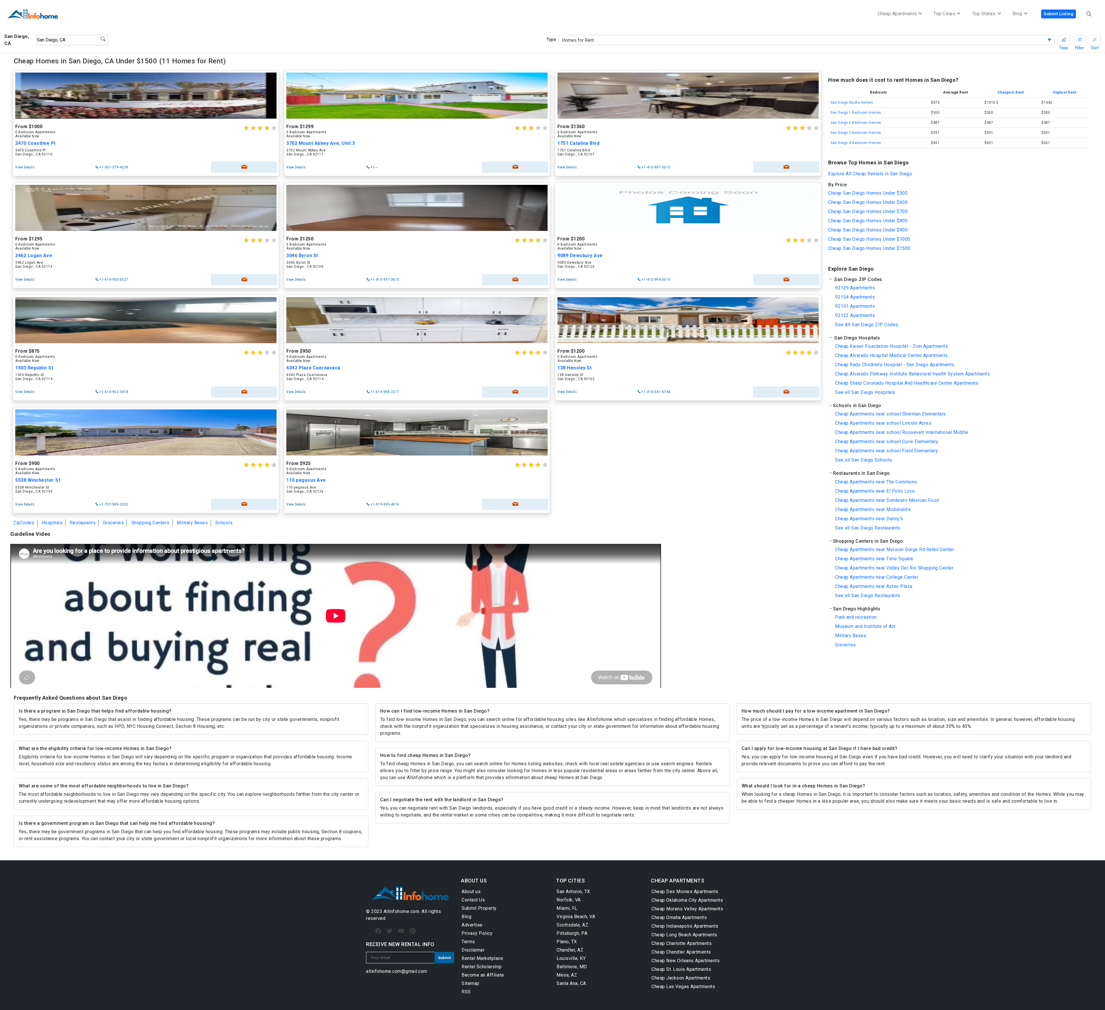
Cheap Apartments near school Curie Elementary (886, 441)
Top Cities (944, 13)
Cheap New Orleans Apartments (685, 960)
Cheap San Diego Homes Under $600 (868, 202)
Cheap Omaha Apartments (679, 917)
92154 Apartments (855, 297)
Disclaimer (473, 950)
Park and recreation (856, 617)
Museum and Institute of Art (865, 626)
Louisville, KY (571, 958)
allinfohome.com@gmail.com (396, 971)
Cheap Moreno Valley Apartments (687, 909)
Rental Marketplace (482, 958)
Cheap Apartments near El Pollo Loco (875, 491)
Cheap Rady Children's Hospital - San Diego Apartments (895, 364)
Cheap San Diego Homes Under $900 (868, 230)
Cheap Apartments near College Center (876, 577)
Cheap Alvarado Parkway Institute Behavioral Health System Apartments (912, 374)
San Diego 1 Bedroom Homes (855, 113)
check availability (244, 167)
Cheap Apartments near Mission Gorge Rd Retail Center (894, 549)
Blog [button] (1017, 13)
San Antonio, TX (573, 891)
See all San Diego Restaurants (867, 528)
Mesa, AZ (567, 975)
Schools (224, 522)
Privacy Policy (477, 933)
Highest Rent (1064, 92)
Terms (468, 941)
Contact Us (473, 900)
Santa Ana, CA (571, 983)
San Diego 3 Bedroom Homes (855, 133)
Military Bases (192, 522)
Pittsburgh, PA (572, 933)
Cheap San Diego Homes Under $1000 (869, 239)
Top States (984, 13)
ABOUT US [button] (474, 881)
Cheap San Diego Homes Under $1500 (869, 248)
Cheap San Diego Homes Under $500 (868, 193)
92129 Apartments (855, 288)
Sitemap (470, 983)
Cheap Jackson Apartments (680, 978)
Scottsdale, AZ (572, 925)
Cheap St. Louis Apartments (681, 969)
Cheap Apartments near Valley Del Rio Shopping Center (894, 568)
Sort (1095, 40)
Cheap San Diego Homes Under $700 (868, 211)
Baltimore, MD (572, 966)
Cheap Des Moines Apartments (685, 891)
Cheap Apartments (897, 13)
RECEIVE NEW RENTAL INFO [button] (400, 944)
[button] (959, 279)
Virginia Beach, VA (576, 916)
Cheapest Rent (1010, 92)
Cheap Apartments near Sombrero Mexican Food (887, 500)
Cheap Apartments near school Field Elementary (886, 450)
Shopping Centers (150, 522)
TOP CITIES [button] (570, 881)
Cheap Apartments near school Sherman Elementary (890, 414)
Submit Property (479, 908)
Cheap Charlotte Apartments (681, 943)
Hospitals (52, 522)
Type (551, 39)
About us (471, 891)
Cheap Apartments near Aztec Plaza (873, 586)
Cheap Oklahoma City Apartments (687, 900)
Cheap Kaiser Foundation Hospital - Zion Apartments (891, 346)
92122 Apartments (855, 315)
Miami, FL (567, 908)
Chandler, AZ (570, 950)
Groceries (113, 522)
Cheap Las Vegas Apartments (683, 986)
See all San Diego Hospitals (865, 392)
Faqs (1064, 40)
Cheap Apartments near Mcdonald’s (873, 509)
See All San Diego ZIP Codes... (868, 324)
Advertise (472, 925)
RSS (466, 991)
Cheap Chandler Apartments (681, 952)
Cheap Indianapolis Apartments (685, 926)
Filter (1079, 40)
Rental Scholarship (482, 966)
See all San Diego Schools (863, 460)
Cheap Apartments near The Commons (876, 482)
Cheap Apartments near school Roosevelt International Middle (901, 432)
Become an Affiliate (483, 975)
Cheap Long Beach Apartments (684, 934)
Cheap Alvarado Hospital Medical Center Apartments (891, 355)
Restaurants (83, 522)
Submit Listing (1058, 14)
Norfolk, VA (569, 900)
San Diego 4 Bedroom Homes (855, 143)
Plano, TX (567, 941)
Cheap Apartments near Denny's (869, 518)
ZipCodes (23, 522)
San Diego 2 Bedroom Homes (855, 123)
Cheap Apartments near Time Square (874, 558)
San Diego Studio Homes (851, 102)
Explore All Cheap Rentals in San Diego (870, 173)
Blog (466, 916)
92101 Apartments (855, 306)
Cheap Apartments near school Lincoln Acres (883, 423)
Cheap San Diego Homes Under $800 (868, 220)
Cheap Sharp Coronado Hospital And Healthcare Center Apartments (906, 383)
